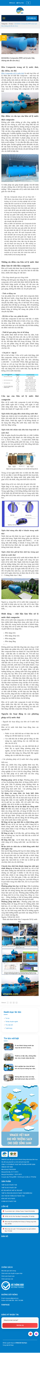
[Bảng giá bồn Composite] (20, 383)
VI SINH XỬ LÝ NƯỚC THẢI (8, 1201)
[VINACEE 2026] (20, 588)
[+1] (17, 1002)
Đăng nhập (21, 3)
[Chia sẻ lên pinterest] (14, 1002)
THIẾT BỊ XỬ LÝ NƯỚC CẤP (9, 1187)
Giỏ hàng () (32, 18)
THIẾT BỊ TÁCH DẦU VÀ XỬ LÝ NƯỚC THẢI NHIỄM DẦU (16, 1193)
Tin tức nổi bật (11, 1038)
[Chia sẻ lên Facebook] (8, 1002)
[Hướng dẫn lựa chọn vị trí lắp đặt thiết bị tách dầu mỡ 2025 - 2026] (8, 1077)
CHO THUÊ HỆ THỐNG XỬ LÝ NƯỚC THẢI (12, 1196)
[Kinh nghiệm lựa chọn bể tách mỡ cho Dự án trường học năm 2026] (8, 1067)
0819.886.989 (10, 1300)
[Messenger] (36, 1334)
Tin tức (7, 1018)
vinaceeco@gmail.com (12, 1298)
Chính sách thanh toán (8, 1276)
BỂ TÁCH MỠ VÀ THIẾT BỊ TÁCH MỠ (11, 1190)
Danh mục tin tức (12, 1012)
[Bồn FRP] (20, 102)
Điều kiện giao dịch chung (8, 1270)
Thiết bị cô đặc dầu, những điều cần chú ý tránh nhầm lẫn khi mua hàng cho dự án (25, 1057)
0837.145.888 (19, 1300)
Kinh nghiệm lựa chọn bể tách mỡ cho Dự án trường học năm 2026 (25, 1067)
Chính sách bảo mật (7, 1279)
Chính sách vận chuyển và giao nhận (11, 1273)
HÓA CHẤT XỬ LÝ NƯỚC (8, 1198)
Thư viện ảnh (9, 1025)
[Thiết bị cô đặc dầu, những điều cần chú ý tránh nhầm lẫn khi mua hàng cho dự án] (8, 1057)
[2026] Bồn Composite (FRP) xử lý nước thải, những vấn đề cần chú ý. (18, 59)
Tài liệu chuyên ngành (11, 1021)
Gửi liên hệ (20, 1325)
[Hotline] (30, 1334)
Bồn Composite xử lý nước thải (12, 73)
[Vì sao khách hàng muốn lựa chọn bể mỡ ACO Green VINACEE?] (8, 1046)
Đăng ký (13, 3)
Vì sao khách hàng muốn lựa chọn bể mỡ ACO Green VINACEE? (24, 1047)
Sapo (12, 1345)
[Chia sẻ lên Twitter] (11, 1002)
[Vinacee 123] (20, 514)
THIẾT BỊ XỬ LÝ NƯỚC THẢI (9, 1185)
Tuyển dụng (8, 1028)
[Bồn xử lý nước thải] (20, 168)
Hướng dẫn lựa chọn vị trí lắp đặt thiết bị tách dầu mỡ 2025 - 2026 (25, 1078)
